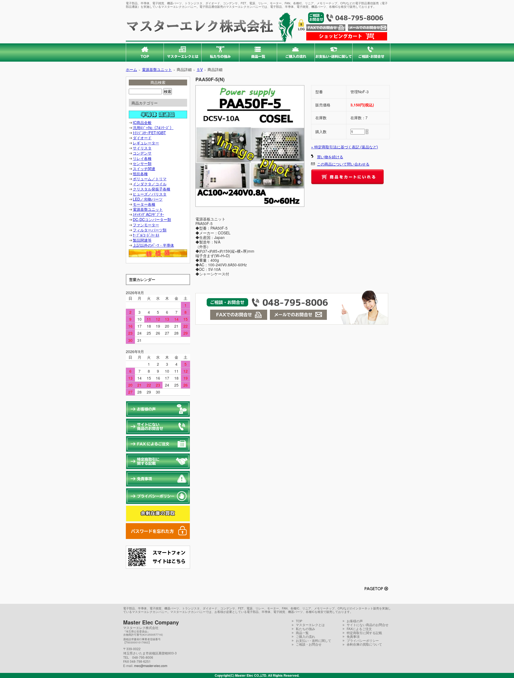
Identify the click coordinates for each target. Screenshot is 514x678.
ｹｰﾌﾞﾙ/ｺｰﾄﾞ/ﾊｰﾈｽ (146, 235)
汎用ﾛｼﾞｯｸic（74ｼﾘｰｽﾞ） (153, 127)
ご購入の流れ (305, 636)
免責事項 (353, 636)
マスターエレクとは (310, 624)
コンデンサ (142, 153)
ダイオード (142, 137)
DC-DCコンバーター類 (152, 219)
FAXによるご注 (358, 628)
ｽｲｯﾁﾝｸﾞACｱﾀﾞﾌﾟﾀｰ (148, 214)
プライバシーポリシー (363, 640)
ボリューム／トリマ (150, 178)
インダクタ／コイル (150, 183)
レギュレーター (146, 142)
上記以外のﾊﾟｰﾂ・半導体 (153, 245)
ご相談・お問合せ (309, 644)
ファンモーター (146, 224)
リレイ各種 (142, 158)
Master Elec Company (151, 622)
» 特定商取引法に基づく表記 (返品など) (344, 146)
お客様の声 (355, 621)
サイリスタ (142, 148)
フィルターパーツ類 (150, 230)
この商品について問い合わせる (343, 164)
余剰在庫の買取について (364, 644)
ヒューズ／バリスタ (150, 194)
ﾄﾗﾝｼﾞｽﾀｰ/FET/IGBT (149, 132)
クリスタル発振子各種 (151, 189)
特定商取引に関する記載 (364, 632)
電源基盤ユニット (157, 69)
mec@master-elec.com (150, 665)
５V (199, 69)
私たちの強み (305, 628)
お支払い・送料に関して (313, 640)
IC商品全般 (142, 122)
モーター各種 (144, 204)
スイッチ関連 (144, 168)
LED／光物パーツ (147, 199)
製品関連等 (142, 240)
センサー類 (142, 163)
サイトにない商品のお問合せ (367, 624)
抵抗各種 (140, 173)
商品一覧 (302, 632)
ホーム (131, 69)
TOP (299, 621)
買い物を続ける (330, 156)
